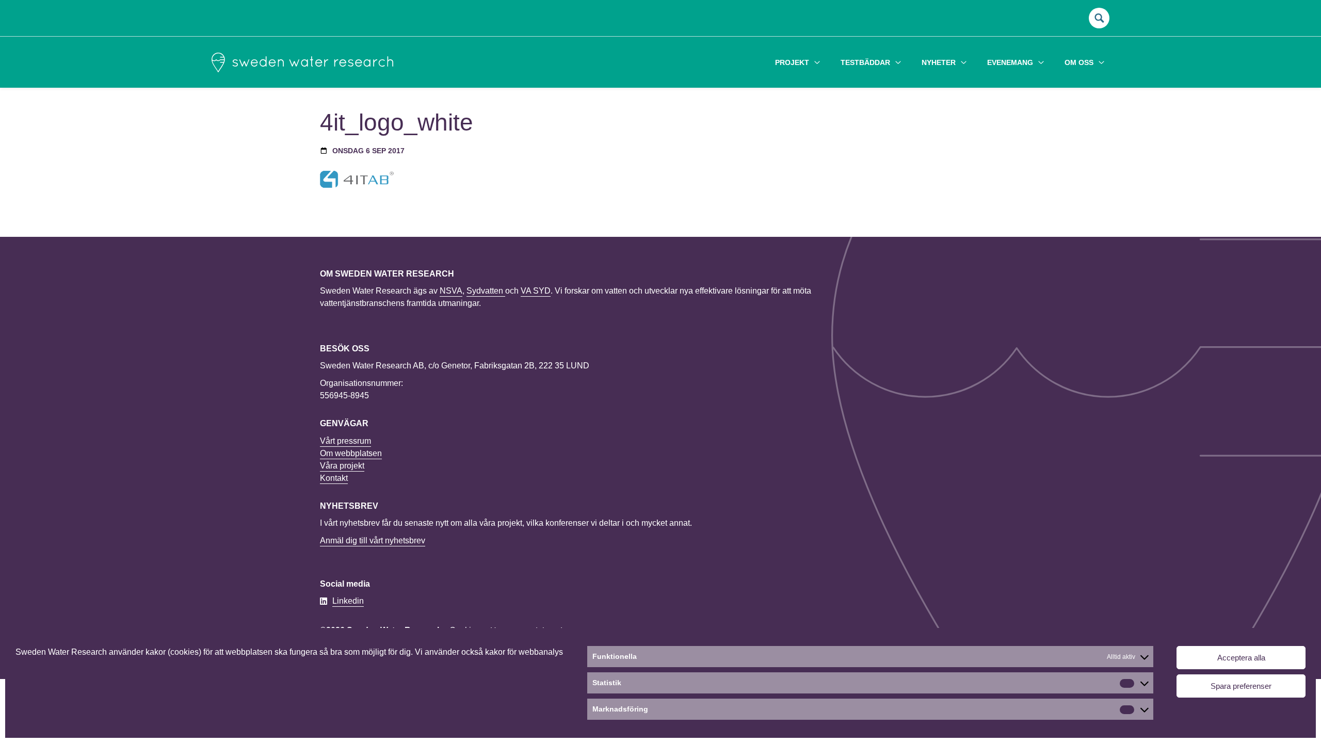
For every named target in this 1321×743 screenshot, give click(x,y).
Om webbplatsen (351, 453)
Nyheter (939, 62)
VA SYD (536, 290)
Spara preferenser (1241, 686)
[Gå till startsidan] (302, 62)
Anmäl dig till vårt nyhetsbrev (372, 540)
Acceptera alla (1241, 657)
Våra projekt (342, 465)
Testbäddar (865, 62)
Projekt (792, 62)
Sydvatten (485, 290)
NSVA (451, 290)
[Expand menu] (817, 62)
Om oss (1079, 62)
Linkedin (348, 600)
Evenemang (1010, 62)
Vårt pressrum (345, 441)
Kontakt (334, 478)
